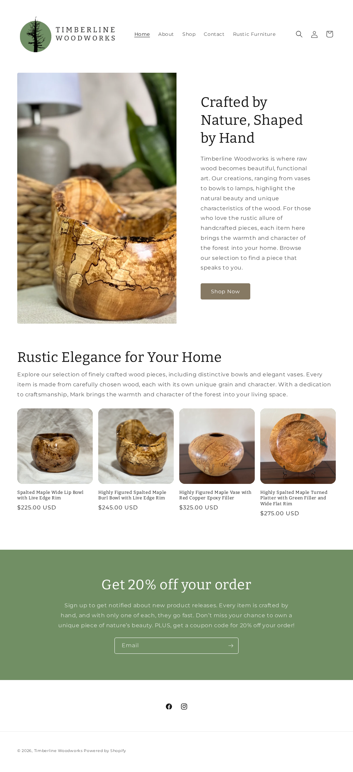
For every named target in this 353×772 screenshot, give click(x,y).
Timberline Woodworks (58, 750)
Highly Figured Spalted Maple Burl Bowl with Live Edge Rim (132, 495)
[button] (299, 34)
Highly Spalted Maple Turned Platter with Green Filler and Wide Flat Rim (293, 498)
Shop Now (225, 291)
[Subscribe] (230, 646)
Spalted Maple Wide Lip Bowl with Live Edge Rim (50, 495)
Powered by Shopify (105, 750)
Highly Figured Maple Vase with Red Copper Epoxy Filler (215, 495)
